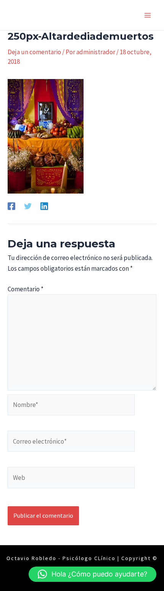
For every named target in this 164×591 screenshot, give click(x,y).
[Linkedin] (44, 205)
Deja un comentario (34, 52)
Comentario (25, 289)
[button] (92, 574)
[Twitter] (28, 205)
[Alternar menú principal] (148, 15)
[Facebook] (11, 205)
